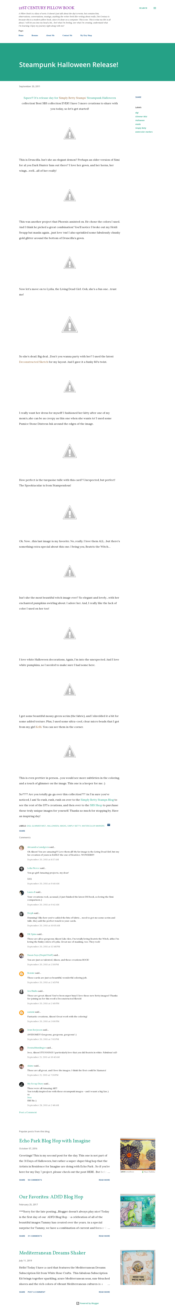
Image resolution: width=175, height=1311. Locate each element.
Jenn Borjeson (34, 1029)
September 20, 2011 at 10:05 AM (43, 925)
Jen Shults (32, 991)
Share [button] (138, 97)
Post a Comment (28, 1112)
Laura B (31, 892)
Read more (104, 1180)
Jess (29, 1097)
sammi (30, 1011)
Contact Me (67, 35)
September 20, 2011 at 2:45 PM (43, 982)
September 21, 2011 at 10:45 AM (43, 1057)
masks (138, 124)
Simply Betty (140, 128)
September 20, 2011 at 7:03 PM (43, 1039)
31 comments (35, 1236)
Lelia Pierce (33, 868)
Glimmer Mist (141, 116)
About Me (50, 35)
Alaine (30, 1065)
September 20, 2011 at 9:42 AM (43, 904)
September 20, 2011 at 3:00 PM (43, 1021)
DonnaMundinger (36, 1047)
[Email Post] (108, 825)
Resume (35, 35)
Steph (30, 913)
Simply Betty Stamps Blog (97, 799)
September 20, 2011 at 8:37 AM (43, 859)
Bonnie (31, 973)
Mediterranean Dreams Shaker (52, 1253)
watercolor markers (144, 132)
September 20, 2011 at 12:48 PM (43, 946)
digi (136, 112)
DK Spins (32, 934)
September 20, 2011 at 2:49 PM (43, 1003)
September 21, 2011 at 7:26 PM (42, 1075)
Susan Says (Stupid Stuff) (40, 955)
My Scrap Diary (35, 1083)
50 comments (35, 1180)
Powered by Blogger (89, 1303)
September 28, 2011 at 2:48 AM (43, 1105)
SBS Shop (96, 805)
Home (21, 35)
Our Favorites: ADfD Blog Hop (51, 1197)
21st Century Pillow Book (47, 8)
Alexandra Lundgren (38, 847)
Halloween (140, 120)
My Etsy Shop (86, 35)
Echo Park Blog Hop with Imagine (55, 1141)
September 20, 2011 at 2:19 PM (43, 964)
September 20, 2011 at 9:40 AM (43, 883)
